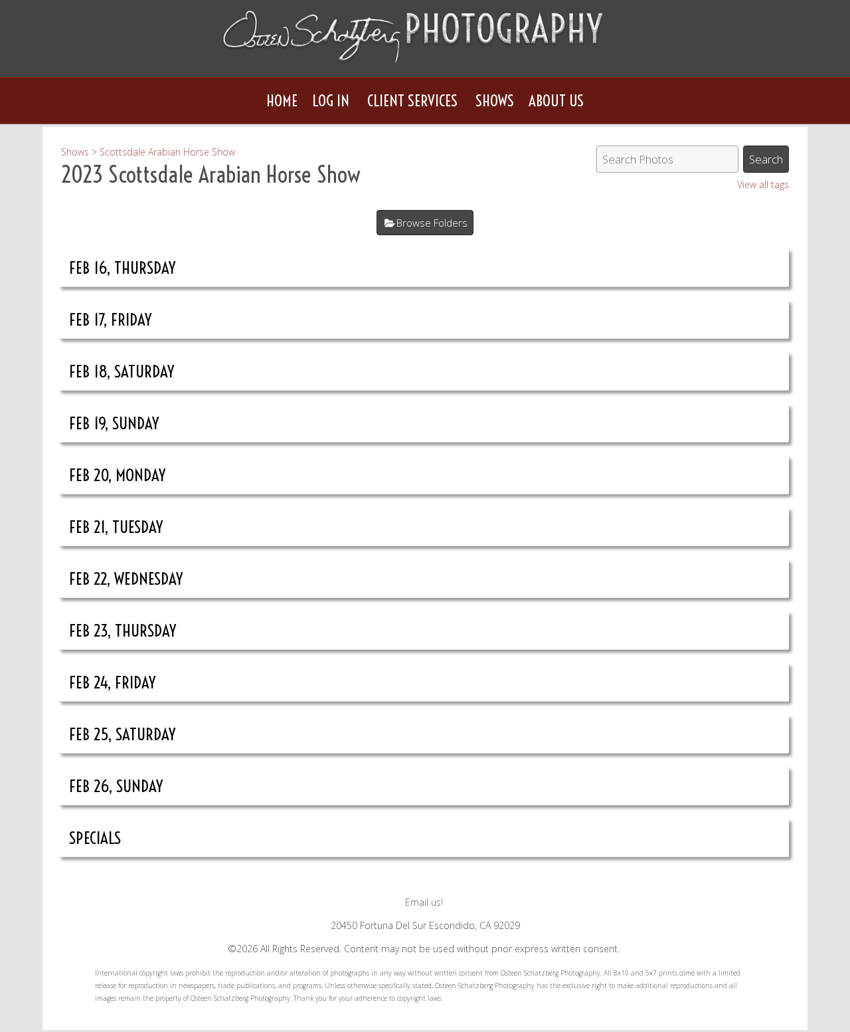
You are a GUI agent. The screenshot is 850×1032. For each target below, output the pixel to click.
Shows (494, 100)
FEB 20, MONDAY (117, 474)
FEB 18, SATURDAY (122, 371)
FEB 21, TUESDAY (116, 526)
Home (282, 100)
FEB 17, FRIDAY (110, 319)
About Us (556, 100)
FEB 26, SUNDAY (116, 785)
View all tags (763, 184)
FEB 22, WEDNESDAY (126, 578)
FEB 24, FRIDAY (112, 682)
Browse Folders (432, 222)
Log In (330, 100)
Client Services (412, 100)
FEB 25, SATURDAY (122, 734)
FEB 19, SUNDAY (114, 423)
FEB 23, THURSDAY (123, 630)
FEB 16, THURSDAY (122, 267)
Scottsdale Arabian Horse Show (167, 152)
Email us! (424, 902)
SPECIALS (95, 837)
